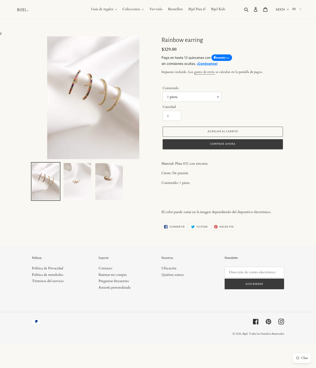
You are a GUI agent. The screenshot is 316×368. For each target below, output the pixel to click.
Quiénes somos (172, 274)
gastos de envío (204, 72)
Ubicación (169, 268)
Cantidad (169, 106)
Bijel (245, 334)
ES (294, 9)
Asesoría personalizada (114, 287)
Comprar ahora (222, 143)
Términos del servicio (48, 281)
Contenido (171, 88)
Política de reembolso (47, 274)
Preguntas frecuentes (114, 281)
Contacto (105, 268)
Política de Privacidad (47, 268)
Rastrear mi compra (113, 274)
